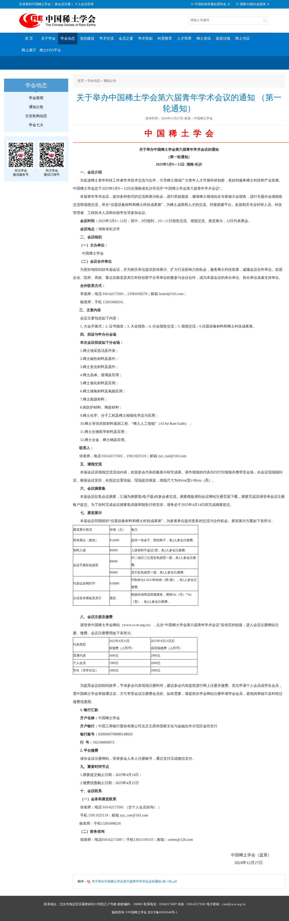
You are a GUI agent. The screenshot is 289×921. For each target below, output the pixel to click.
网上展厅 (29, 50)
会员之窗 (126, 38)
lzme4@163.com (171, 294)
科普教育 (165, 38)
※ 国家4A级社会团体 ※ (253, 4)
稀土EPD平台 (50, 50)
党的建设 (87, 38)
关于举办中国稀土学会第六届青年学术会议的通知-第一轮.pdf (134, 881)
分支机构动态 (36, 116)
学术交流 (106, 38)
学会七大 (36, 125)
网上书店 (242, 38)
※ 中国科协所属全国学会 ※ (210, 4)
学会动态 (68, 38)
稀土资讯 (203, 38)
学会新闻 (36, 98)
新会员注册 (63, 4)
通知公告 (36, 107)
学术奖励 (145, 38)
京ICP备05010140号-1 (162, 912)
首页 (80, 80)
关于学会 (48, 38)
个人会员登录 (84, 4)
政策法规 (223, 38)
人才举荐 (184, 38)
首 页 (29, 38)
